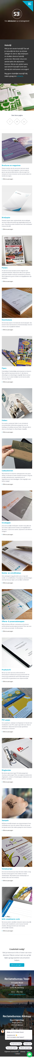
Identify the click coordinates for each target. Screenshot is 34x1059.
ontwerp (20, 76)
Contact (17, 1053)
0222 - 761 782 (17, 992)
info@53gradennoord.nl (17, 994)
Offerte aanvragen (8, 179)
